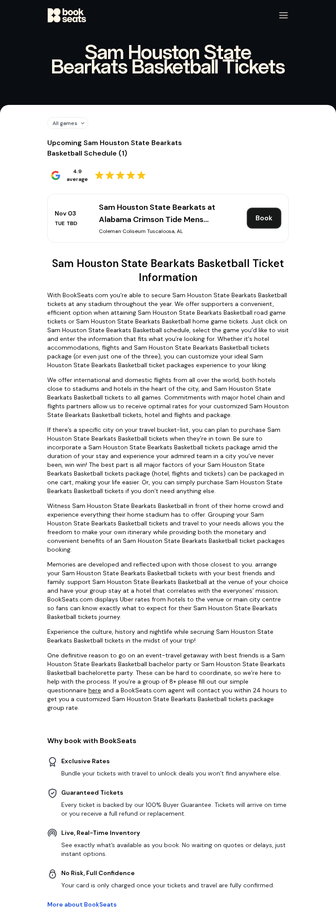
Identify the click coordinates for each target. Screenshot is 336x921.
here (94, 690)
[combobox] (64, 123)
